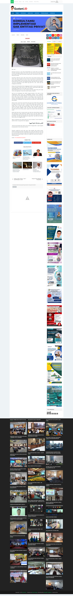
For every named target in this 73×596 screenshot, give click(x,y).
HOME (13, 13)
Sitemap (26, 1)
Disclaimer (31, 1)
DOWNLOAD (52, 13)
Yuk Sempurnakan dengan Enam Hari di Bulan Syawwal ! (26, 158)
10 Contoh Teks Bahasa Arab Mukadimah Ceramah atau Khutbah (56, 83)
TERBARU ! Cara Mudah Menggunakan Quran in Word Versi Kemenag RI (56, 69)
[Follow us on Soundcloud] (61, 38)
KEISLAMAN (33, 41)
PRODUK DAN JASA (44, 13)
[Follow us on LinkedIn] (58, 38)
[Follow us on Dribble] (61, 35)
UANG (34, 157)
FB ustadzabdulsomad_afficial (20, 137)
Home (12, 1)
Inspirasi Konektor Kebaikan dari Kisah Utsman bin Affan (16, 170)
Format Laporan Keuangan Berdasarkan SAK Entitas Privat (55, 60)
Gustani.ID (24, 592)
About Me (16, 1)
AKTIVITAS (37, 13)
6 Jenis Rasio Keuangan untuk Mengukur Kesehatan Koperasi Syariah (56, 64)
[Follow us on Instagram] (53, 38)
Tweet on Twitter (28, 142)
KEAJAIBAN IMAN (26, 169)
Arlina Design (34, 592)
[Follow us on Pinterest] (50, 38)
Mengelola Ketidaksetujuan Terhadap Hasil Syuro (37, 170)
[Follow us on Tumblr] (55, 38)
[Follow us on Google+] (53, 35)
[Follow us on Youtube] (58, 35)
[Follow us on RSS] (55, 35)
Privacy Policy (36, 1)
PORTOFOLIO (23, 13)
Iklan (23, 1)
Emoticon (14, 186)
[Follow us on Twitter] (50, 35)
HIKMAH (28, 41)
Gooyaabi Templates (48, 592)
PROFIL (17, 13)
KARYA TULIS (30, 13)
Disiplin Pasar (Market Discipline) (36, 179)
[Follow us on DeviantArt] (47, 38)
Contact (20, 1)
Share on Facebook (19, 142)
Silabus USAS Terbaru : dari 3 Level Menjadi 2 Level (20, 179)
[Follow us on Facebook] (47, 35)
